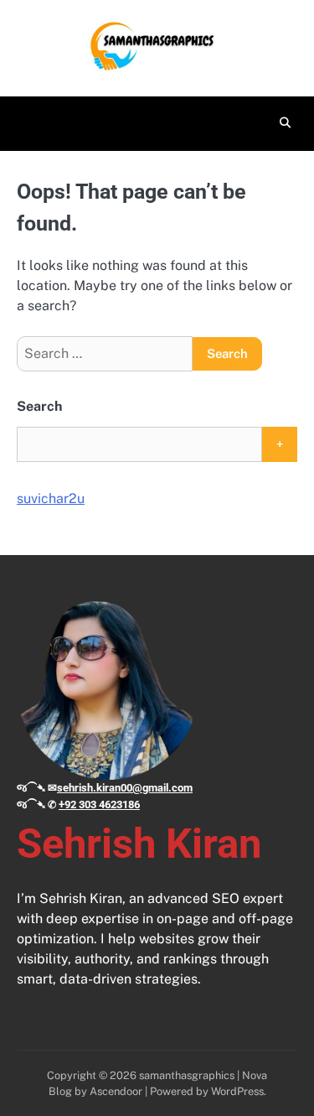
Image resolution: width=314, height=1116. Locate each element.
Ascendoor (116, 1091)
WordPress (237, 1091)
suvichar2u (51, 498)
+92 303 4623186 (99, 804)
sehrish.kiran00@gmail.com (125, 787)
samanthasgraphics (186, 1075)
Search (39, 406)
